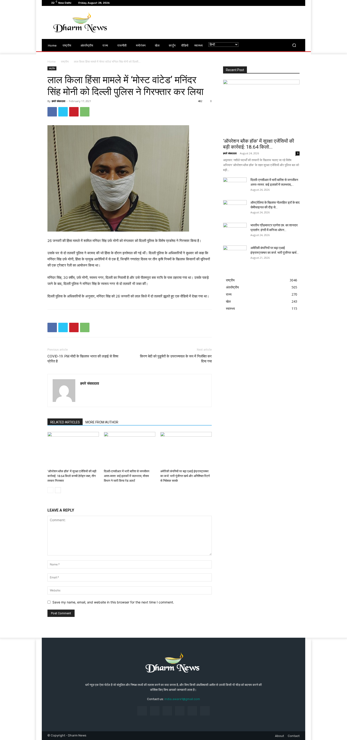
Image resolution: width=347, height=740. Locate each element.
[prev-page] (50, 490)
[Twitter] (63, 111)
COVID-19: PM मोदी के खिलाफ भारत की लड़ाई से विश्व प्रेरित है (82, 358)
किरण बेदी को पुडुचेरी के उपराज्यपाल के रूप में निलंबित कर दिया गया (176, 358)
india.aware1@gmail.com (182, 699)
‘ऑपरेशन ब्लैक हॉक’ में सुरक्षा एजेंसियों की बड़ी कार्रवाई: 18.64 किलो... (258, 144)
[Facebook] (52, 111)
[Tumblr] (192, 710)
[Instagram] (154, 710)
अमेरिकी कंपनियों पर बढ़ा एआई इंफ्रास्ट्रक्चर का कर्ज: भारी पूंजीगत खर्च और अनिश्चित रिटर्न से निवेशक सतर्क (185, 475)
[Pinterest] (74, 111)
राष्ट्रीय (65, 62)
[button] (294, 45)
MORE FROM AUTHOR (101, 422)
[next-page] (58, 490)
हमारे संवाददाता (58, 101)
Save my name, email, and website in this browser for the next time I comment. (113, 602)
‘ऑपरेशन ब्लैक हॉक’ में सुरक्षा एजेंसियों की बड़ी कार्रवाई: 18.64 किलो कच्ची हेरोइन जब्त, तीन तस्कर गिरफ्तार (71, 475)
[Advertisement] (213, 22)
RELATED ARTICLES (65, 422)
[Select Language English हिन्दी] (223, 44)
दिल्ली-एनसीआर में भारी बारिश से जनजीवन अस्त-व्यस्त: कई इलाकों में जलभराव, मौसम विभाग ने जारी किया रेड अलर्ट (126, 475)
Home (51, 62)
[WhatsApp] (84, 111)
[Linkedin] (167, 710)
